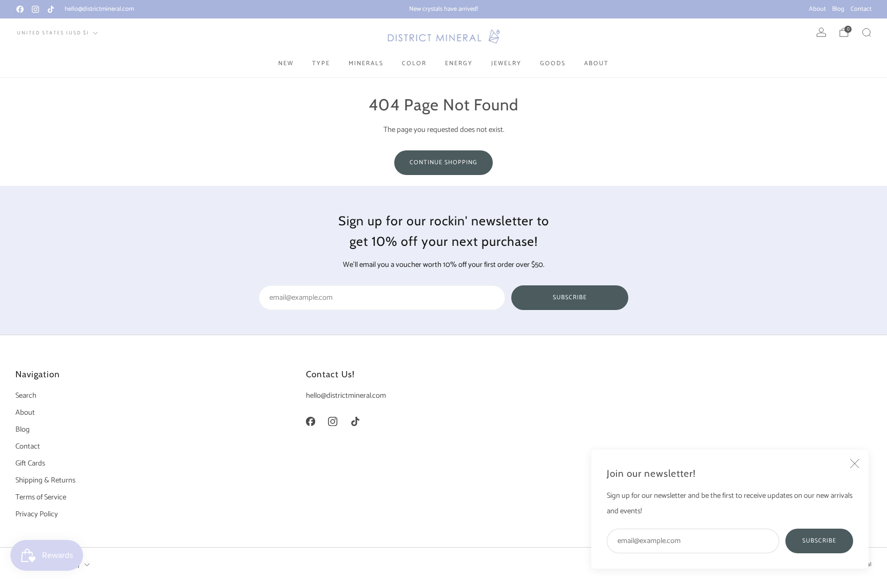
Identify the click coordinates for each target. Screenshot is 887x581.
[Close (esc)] (855, 463)
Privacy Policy (36, 514)
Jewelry (506, 63)
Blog (838, 9)
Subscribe (819, 541)
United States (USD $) (53, 33)
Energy (459, 63)
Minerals (366, 63)
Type (321, 63)
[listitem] (443, 9)
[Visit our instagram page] (35, 9)
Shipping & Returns (45, 480)
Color (414, 63)
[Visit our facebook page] (20, 9)
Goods (553, 63)
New (286, 63)
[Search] (866, 32)
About (817, 9)
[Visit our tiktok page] (51, 9)
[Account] (821, 32)
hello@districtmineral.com (99, 9)
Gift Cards (30, 463)
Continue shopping (443, 162)
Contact (861, 9)
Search (25, 396)
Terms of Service (40, 497)
